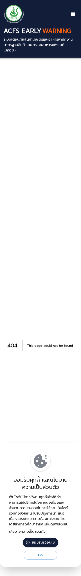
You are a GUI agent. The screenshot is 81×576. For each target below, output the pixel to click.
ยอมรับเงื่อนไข (43, 542)
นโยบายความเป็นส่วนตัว (27, 531)
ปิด (40, 555)
